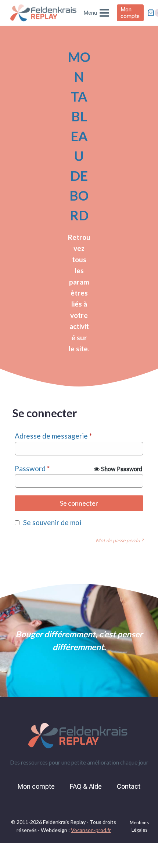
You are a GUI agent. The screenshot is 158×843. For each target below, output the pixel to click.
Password (32, 468)
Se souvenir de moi (52, 522)
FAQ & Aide (86, 786)
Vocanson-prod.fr (91, 830)
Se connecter (79, 503)
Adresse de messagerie (53, 436)
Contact (128, 786)
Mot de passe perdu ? (119, 540)
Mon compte (130, 12)
